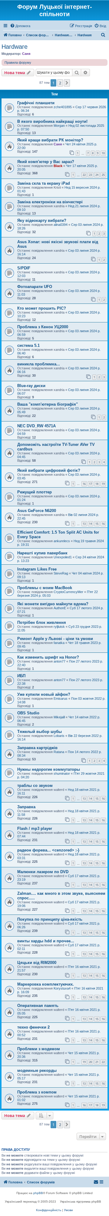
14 (90, 524)
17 (90, 484)
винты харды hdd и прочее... (45, 941)
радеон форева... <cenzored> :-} (48, 850)
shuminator (62, 773)
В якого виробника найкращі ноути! (52, 121)
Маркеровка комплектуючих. (45, 984)
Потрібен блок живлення (41, 622)
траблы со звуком (35, 785)
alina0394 (61, 224)
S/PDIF (23, 268)
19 (103, 484)
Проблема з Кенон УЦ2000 (42, 327)
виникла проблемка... (38, 364)
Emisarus (61, 698)
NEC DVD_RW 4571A (36, 426)
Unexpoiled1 (63, 557)
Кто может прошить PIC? (41, 308)
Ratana (59, 752)
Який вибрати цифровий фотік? (48, 470)
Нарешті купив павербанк (42, 553)
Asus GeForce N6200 (36, 510)
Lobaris (59, 736)
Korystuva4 (62, 988)
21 (96, 1062)
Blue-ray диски (31, 385)
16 (84, 484)
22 (84, 175)
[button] (67, 83)
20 (90, 1062)
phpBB (38, 1193)
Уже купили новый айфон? (43, 694)
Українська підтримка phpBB (80, 1201)
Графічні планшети (35, 103)
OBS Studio (28, 713)
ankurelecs (62, 541)
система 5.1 (28, 345)
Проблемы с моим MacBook (44, 587)
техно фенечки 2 (33, 1027)
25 (103, 175)
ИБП (21, 676)
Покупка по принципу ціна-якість (49, 919)
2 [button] (60, 83)
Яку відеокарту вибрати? (41, 220)
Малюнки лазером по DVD (42, 871)
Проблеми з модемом (38, 1049)
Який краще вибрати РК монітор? (50, 140)
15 (96, 524)
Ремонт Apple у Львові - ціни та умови (55, 638)
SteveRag (61, 573)
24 (96, 175)
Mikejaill (59, 717)
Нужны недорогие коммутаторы (48, 769)
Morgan (59, 125)
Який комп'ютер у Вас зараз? (45, 161)
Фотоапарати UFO (34, 286)
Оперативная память (37, 1005)
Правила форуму (18, 62)
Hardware (15, 46)
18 (96, 484)
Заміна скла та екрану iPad (43, 183)
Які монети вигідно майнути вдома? (52, 604)
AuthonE (60, 608)
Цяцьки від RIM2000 (36, 962)
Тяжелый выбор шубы (39, 731)
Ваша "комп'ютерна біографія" (47, 404)
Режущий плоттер (34, 492)
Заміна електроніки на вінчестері (50, 202)
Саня (26, 53)
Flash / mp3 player (34, 828)
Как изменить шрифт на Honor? (48, 657)
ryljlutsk (59, 626)
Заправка (26, 807)
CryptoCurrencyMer (68, 592)
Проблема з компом (37, 1092)
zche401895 (63, 107)
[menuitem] (20, 26)
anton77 (59, 661)
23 (90, 175)
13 (84, 524)
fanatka (59, 643)
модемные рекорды (37, 1070)
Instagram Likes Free (37, 569)
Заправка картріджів (37, 747)
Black (58, 166)
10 (103, 153)
